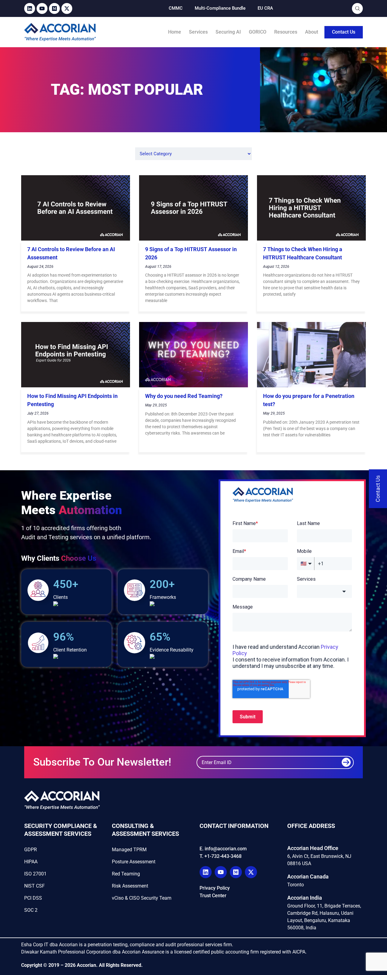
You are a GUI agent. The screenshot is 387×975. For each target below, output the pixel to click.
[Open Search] (357, 8)
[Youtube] (42, 8)
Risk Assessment (130, 886)
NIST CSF (34, 886)
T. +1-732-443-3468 (221, 856)
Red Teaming (126, 874)
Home (174, 32)
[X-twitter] (66, 8)
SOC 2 (30, 910)
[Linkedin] (29, 8)
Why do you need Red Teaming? (184, 396)
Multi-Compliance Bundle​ (220, 8)
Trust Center (213, 895)
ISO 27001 (35, 874)
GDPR (30, 849)
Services (198, 32)
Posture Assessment (133, 862)
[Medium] (54, 8)
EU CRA (265, 8)
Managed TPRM (129, 849)
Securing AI (228, 32)
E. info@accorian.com (223, 849)
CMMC (176, 8)
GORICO (257, 32)
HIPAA (30, 862)
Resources (285, 32)
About (311, 32)
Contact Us (343, 32)
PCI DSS (33, 898)
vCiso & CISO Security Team (141, 898)
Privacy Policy (215, 888)
